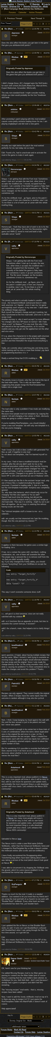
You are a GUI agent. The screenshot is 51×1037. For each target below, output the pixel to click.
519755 (47, 53)
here (19, 839)
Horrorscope (18, 242)
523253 (47, 706)
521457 (47, 600)
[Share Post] (40, 29)
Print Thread (6, 23)
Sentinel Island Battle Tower (40, 961)
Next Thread (37, 18)
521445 (47, 531)
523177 (47, 641)
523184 (47, 679)
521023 (47, 131)
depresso (19, 53)
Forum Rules (6, 1030)
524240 (47, 880)
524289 (47, 911)
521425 (47, 436)
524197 (47, 796)
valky (21, 641)
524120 (47, 763)
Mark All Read (20, 1030)
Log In (47, 4)
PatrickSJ (19, 706)
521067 (47, 165)
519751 (47, 29)
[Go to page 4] (49, 24)
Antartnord (19, 796)
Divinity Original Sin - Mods (36, 6)
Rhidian (20, 29)
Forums (20, 4)
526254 (47, 954)
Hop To (10, 1015)
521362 (47, 395)
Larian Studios (7, 4)
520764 (47, 105)
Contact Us (18, 1032)
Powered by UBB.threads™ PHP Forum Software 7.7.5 (25, 1036)
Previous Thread (14, 18)
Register (36, 4)
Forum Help (30, 1032)
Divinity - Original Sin (10, 6)
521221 (47, 242)
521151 (47, 213)
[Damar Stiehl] (5, 965)
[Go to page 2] (33, 24)
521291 (47, 366)
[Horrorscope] (5, 176)
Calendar (22, 12)
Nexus (44, 777)
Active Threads (35, 12)
